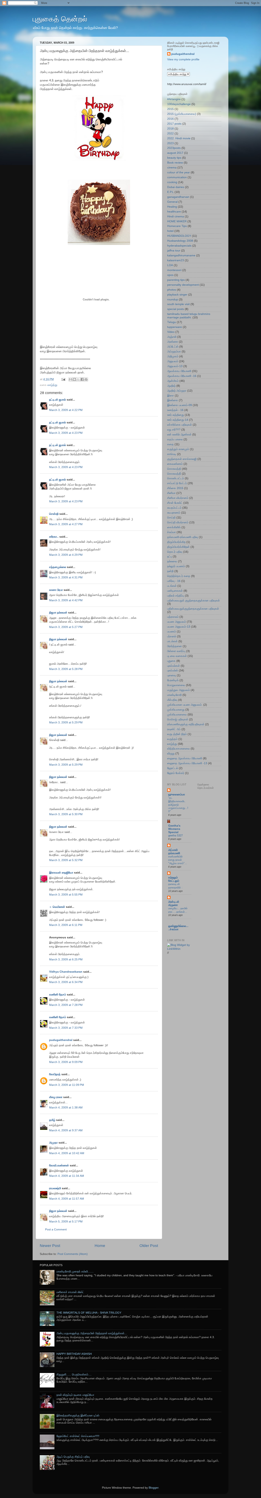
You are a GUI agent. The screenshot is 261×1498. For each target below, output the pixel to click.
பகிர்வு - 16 (173, 580)
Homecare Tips (177, 226)
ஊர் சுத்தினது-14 (177, 419)
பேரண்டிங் (173, 680)
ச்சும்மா (171, 532)
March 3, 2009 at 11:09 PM (66, 1084)
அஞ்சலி (171, 336)
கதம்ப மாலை (175, 439)
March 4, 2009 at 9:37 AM (66, 1130)
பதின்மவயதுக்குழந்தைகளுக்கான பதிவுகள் (193, 608)
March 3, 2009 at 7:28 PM (66, 1004)
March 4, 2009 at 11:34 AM (66, 1175)
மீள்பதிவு (172, 699)
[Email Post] (63, 379)
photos (171, 289)
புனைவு (171, 675)
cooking (172, 182)
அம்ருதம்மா (174, 351)
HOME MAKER (177, 221)
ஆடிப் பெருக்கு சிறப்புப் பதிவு (73, 1456)
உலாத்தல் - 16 (175, 410)
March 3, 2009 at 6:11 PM (65, 925)
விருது (171, 753)
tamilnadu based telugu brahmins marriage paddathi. (188, 315)
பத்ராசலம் (173, 616)
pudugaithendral (60, 1040)
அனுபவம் (172, 361)
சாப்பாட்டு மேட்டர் (177, 483)
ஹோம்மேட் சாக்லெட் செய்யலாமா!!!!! (77, 1436)
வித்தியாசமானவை (178, 748)
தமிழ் (52, 1120)
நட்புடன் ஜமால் (57, 399)
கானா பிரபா (56, 589)
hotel (170, 231)
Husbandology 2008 (180, 240)
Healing (172, 206)
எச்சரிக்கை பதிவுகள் (179, 424)
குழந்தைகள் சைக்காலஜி (182, 459)
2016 (170, 118)
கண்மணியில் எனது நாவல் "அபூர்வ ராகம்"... (177, 860)
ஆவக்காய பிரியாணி (179, 371)
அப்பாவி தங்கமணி (174, 851)
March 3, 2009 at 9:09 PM (66, 1062)
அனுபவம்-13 (174, 366)
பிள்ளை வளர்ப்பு (176, 651)
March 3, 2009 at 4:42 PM (66, 600)
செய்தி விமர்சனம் (177, 522)
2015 (170, 109)
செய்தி (171, 517)
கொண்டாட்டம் (175, 478)
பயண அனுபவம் (176, 621)
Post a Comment (56, 1229)
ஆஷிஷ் (171, 385)
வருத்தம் (172, 739)
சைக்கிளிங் (174, 527)
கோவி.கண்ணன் (59, 1165)
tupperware (174, 327)
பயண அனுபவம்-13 (178, 626)
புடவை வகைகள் (177, 656)
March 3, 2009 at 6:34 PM (66, 982)
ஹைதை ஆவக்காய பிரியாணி (184, 758)
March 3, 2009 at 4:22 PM (66, 410)
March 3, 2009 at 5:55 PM (66, 894)
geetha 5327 (175, 835)
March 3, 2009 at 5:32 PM (66, 860)
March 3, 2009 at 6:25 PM (66, 959)
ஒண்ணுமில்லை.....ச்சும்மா (178, 927)
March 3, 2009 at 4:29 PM (66, 554)
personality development (183, 284)
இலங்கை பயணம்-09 (179, 405)
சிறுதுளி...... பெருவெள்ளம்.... (74, 1374)
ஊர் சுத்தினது (175, 414)
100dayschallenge (179, 104)
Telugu (171, 322)
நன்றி (170, 571)
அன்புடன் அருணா (173, 903)
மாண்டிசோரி (174, 694)
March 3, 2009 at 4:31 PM (66, 577)
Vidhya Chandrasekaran (65, 971)
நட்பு (169, 556)
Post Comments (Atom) (73, 1254)
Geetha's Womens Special (174, 829)
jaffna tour (173, 250)
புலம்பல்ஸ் (172, 670)
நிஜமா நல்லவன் (58, 612)
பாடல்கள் (172, 641)
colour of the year (178, 172)
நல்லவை (172, 561)
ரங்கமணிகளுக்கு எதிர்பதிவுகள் (185, 724)
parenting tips (176, 279)
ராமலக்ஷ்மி (55, 1188)
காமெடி (171, 454)
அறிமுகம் (172, 356)
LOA (170, 265)
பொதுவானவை (176, 685)
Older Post (148, 1245)
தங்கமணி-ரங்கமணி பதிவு (182, 537)
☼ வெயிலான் (57, 906)
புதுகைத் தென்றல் (60, 19)
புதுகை (171, 660)
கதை (170, 444)
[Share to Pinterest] (86, 379)
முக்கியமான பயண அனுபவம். (184, 704)
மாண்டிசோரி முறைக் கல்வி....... (75, 1271)
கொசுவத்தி (174, 468)
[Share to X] (78, 379)
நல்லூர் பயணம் (176, 566)
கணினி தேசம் (57, 994)
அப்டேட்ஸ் (172, 346)
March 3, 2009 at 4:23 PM (66, 432)
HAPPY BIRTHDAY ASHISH (74, 1353)
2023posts (174, 147)
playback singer (177, 294)
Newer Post (50, 1245)
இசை (170, 395)
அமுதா (53, 1142)
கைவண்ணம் (175, 463)
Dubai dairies (175, 187)
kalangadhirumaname (181, 255)
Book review (175, 162)
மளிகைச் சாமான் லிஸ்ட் (70, 1292)
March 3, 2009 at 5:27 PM (66, 627)
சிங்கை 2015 (175, 488)
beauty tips (174, 157)
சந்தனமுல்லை (57, 567)
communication (177, 177)
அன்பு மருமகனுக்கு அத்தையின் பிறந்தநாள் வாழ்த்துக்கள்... (91, 1333)
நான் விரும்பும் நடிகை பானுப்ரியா (75, 1394)
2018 (170, 128)
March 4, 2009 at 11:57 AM (66, 1198)
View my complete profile (183, 59)
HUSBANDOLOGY (179, 235)
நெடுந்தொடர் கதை (178, 576)
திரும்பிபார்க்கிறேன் (178, 546)
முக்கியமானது (176, 709)
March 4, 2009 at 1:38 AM (66, 1107)
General (172, 201)
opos (170, 275)
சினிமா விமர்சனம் (177, 497)
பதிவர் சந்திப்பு (175, 595)
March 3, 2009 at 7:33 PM (66, 1027)
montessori (174, 270)
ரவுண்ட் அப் (174, 729)
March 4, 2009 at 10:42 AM (66, 1153)
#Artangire (174, 99)
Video (171, 331)
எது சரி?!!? (173, 429)
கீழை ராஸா (55, 1097)
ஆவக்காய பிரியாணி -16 (181, 376)
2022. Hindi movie (178, 138)
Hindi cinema (175, 216)
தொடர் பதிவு (174, 551)
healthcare (174, 211)
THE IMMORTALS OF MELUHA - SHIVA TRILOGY (88, 1312)
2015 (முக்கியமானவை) (181, 113)
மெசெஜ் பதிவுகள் (177, 719)
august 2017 (175, 152)
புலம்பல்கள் (173, 665)
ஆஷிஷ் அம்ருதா (176, 390)
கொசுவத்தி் (174, 473)
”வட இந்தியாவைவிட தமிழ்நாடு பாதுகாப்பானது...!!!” (178, 804)
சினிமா (171, 493)
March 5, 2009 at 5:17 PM (66, 1221)
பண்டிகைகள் (175, 590)
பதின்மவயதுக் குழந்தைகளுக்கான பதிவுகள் (193, 600)
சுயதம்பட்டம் (174, 507)
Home (100, 1245)
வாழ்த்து (52, 384)
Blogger (153, 1487)
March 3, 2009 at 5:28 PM (66, 669)
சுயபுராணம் (173, 512)
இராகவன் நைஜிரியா (61, 872)
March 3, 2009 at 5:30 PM (66, 814)
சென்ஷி (54, 513)
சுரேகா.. (54, 536)
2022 (170, 133)
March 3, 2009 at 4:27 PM (66, 524)
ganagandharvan (178, 196)
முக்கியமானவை (177, 714)
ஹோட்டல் (172, 768)
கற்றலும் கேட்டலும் (173, 879)
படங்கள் (172, 585)
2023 (170, 143)
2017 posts (174, 123)
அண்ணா (172, 341)
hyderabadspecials (179, 245)
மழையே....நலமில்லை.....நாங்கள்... (178, 910)
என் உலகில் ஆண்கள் (179, 434)
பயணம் (171, 631)
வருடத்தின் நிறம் (177, 734)
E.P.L (170, 192)
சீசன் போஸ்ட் (174, 502)
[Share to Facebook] (82, 379)
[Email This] (71, 379)
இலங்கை (172, 400)
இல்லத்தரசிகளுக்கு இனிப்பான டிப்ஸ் (77, 1415)
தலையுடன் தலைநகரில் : (175, 885)
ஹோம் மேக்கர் (175, 773)
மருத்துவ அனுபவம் (178, 690)
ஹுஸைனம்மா (176, 794)
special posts (175, 309)
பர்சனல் (171, 636)
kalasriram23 (175, 260)
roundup (172, 299)
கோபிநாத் (55, 1074)
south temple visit (178, 304)
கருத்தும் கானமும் (178, 449)
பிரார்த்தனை (174, 646)
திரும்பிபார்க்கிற (176, 542)
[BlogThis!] (74, 379)
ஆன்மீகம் (173, 380)
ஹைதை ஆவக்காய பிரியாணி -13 (187, 763)
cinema (172, 167)
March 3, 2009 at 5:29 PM (66, 722)
